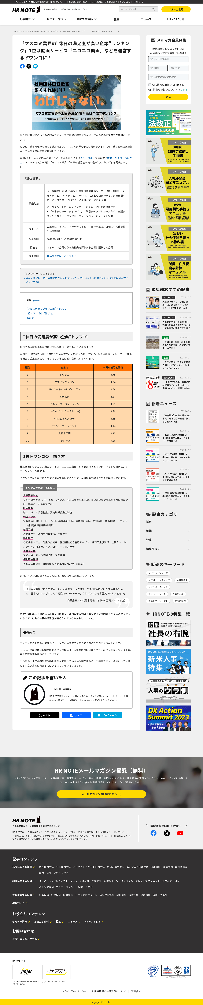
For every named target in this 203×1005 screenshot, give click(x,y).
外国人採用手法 (115, 866)
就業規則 (56, 895)
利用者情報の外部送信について (109, 991)
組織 (149, 530)
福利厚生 (121, 895)
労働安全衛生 (107, 895)
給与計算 (133, 895)
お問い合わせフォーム (24, 938)
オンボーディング (159, 587)
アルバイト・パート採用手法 (89, 866)
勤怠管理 (68, 895)
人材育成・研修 (170, 881)
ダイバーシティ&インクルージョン (58, 881)
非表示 (37, 300)
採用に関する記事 (22, 866)
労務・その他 (160, 895)
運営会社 (136, 991)
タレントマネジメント (147, 881)
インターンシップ (159, 573)
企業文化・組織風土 (103, 881)
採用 (149, 521)
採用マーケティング (160, 580)
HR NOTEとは (92, 921)
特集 (116, 19)
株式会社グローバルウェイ (61, 255)
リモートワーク (158, 593)
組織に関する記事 (22, 881)
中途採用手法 (63, 866)
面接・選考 (45, 872)
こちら (184, 89)
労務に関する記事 (22, 895)
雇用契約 (181, 600)
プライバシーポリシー (74, 991)
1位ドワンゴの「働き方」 (40, 313)
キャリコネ (86, 158)
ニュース (146, 19)
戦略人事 (179, 593)
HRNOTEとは (176, 19)
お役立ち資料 (41, 921)
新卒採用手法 (46, 866)
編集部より (153, 549)
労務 (149, 540)
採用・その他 (61, 872)
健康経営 (183, 580)
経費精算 (145, 895)
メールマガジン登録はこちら (99, 794)
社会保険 (44, 895)
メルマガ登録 (176, 9)
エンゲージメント (159, 600)
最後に (30, 318)
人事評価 (84, 881)
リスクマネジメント (86, 895)
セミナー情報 (19, 921)
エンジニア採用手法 (137, 866)
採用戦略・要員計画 (162, 866)
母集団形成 (181, 866)
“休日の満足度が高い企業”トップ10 (46, 308)
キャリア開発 (46, 887)
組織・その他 (85, 887)
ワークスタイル (124, 881)
